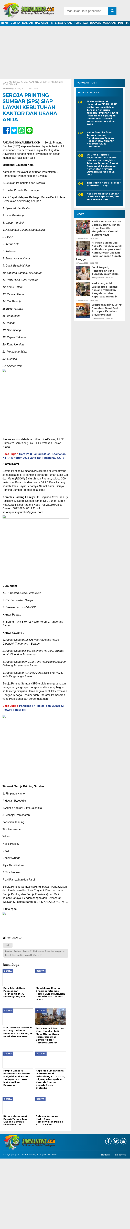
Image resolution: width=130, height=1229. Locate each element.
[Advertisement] (65, 53)
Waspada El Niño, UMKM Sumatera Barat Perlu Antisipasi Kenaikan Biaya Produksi (107, 309)
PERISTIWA (81, 22)
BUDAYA (95, 22)
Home (5, 22)
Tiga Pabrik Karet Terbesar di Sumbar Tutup (104, 184)
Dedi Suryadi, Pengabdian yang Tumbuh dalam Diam (105, 270)
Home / (6, 82)
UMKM (13, 84)
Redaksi (105, 1154)
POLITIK (123, 22)
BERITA (15, 22)
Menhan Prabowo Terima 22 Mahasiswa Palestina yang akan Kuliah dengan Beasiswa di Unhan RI (35, 953)
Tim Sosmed (119, 1154)
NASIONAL (42, 22)
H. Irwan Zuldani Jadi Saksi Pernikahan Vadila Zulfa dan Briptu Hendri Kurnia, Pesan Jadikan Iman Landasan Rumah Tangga (99, 251)
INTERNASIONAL (61, 22)
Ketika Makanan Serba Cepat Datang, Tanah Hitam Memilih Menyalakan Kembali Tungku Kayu (106, 228)
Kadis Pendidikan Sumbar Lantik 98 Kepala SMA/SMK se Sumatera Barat (103, 196)
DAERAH (27, 22)
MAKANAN (109, 22)
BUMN (23, 82)
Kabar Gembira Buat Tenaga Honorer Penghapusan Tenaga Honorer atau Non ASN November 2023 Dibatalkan (100, 139)
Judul (7, 945)
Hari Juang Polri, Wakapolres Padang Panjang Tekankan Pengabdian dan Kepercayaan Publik (104, 290)
